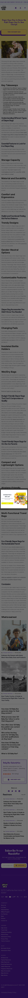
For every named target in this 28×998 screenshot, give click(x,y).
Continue (7, 503)
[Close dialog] (26, 490)
